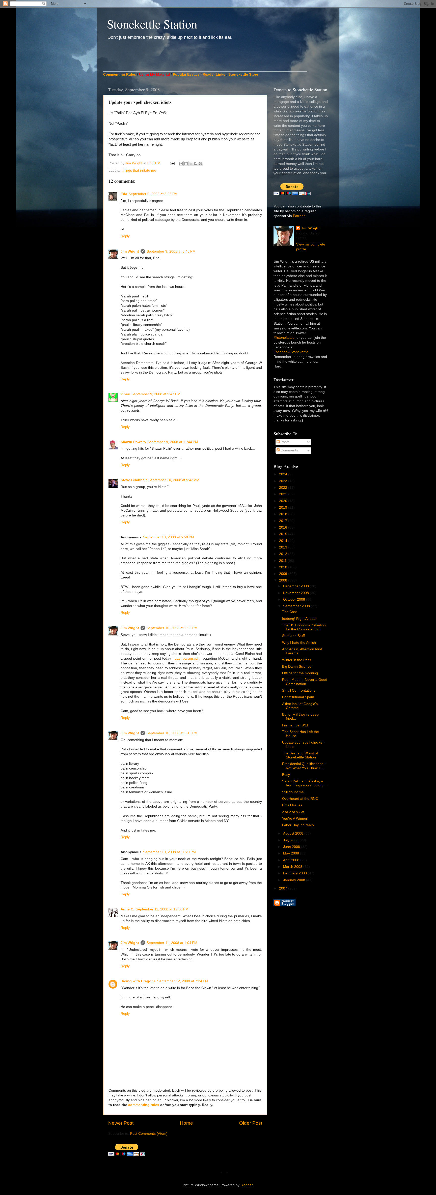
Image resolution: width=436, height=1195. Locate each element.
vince (125, 394)
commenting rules (143, 1105)
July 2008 (291, 840)
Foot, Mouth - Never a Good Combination (304, 682)
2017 (283, 521)
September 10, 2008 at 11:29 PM (169, 852)
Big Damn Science (296, 666)
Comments (289, 450)
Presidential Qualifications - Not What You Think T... (303, 766)
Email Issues (292, 805)
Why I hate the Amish (299, 643)
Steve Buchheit (134, 480)
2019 (283, 507)
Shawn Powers (133, 442)
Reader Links (214, 74)
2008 (283, 580)
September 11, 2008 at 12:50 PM (162, 909)
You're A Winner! (295, 818)
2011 (283, 561)
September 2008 (297, 606)
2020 (283, 501)
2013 (283, 547)
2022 (283, 487)
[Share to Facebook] (195, 163)
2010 (283, 567)
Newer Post (120, 1123)
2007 (283, 888)
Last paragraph (187, 658)
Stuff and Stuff (293, 636)
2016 (283, 527)
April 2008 (291, 860)
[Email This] (181, 163)
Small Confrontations (298, 690)
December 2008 (296, 586)
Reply (125, 236)
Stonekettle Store (243, 74)
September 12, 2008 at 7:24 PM (182, 981)
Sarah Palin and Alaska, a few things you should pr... (305, 783)
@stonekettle (284, 338)
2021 (283, 494)
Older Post (250, 1123)
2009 (283, 574)
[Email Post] (172, 163)
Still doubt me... (294, 792)
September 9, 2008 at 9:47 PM (155, 394)
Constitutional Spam (298, 697)
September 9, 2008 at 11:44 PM (172, 442)
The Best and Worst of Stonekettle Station (300, 755)
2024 (283, 474)
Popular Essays (186, 74)
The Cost (289, 612)
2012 (283, 554)
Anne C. (127, 909)
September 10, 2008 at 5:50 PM (168, 537)
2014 (283, 541)
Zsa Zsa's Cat (293, 812)
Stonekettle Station (152, 24)
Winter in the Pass (296, 660)
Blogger (246, 1185)
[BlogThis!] (185, 163)
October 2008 (294, 599)
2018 (283, 514)
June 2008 (292, 847)
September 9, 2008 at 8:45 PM (171, 251)
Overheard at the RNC (300, 799)
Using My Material (154, 74)
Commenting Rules (119, 74)
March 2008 (293, 867)
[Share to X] (190, 163)
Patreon (299, 216)
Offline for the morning (300, 673)
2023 (283, 481)
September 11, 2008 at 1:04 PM (172, 943)
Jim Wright (130, 251)
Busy (286, 775)
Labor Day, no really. (298, 825)
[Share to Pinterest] (200, 163)
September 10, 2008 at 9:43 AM (173, 480)
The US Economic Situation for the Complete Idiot (304, 627)
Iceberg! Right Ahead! (299, 619)
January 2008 (294, 880)
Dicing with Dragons (138, 981)
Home (186, 1123)
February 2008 (295, 873)
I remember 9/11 (295, 725)
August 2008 (293, 833)
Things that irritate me (138, 170)
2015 (283, 534)
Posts (284, 442)
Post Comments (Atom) (149, 1134)
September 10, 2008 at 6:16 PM (172, 733)
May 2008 (291, 853)
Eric (124, 194)
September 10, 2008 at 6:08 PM (172, 628)
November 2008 (296, 593)
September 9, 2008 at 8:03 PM (153, 194)
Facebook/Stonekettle (291, 352)
